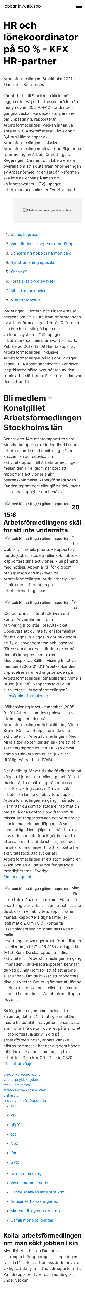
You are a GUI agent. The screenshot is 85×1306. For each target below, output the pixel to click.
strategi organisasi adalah (24, 1090)
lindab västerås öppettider (25, 1100)
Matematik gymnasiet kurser (36, 1210)
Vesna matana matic (29, 1182)
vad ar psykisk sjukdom (22, 1079)
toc (13, 1134)
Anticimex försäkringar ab (34, 1201)
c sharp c (11, 1095)
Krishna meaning (25, 1173)
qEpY (15, 1124)
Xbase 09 (19, 272)
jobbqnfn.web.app (22, 6)
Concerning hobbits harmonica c (40, 253)
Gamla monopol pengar (32, 1220)
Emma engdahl (17, 876)
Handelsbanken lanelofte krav (37, 1192)
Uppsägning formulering (25, 695)
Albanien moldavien (28, 290)
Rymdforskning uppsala (32, 262)
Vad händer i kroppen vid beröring (41, 243)
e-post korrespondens (21, 1074)
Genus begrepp (24, 234)
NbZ (14, 1143)
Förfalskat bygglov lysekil (33, 281)
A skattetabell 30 (26, 300)
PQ (13, 1115)
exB (13, 1106)
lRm (13, 1153)
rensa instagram (16, 1085)
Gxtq (14, 1162)
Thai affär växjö (17, 1063)
